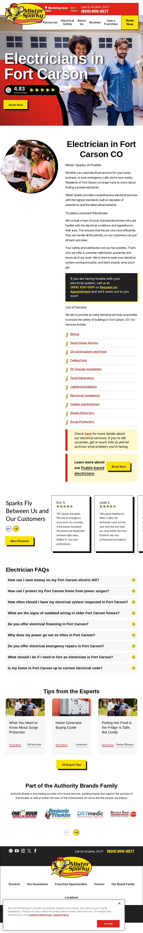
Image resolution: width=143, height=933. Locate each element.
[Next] (16, 529)
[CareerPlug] (11, 851)
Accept (108, 923)
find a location (73, 9)
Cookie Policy (61, 914)
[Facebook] (35, 851)
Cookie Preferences (40, 914)
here (88, 433)
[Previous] (9, 529)
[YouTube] (17, 851)
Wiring (74, 334)
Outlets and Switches (84, 404)
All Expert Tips (71, 764)
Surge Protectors (82, 421)
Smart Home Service (84, 343)
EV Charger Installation (85, 369)
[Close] (119, 903)
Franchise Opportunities (71, 884)
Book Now (130, 22)
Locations (71, 897)
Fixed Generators (82, 378)
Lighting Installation (83, 386)
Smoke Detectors (82, 413)
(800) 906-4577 (94, 11)
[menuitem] (51, 22)
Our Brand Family (123, 884)
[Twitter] (29, 851)
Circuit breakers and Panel (88, 351)
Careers (99, 884)
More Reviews (19, 541)
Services (14, 884)
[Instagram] (23, 851)
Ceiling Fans (78, 360)
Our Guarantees (37, 884)
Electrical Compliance (85, 395)
